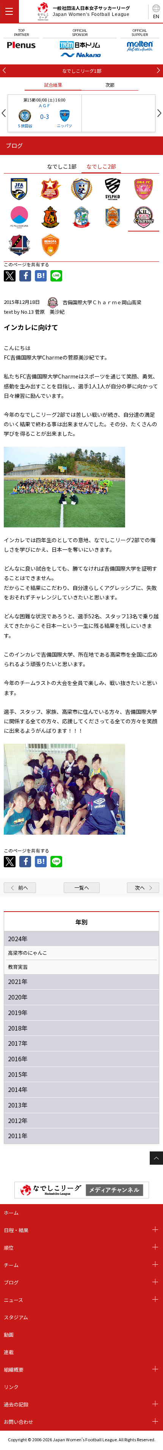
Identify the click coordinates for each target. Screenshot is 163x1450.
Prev (4, 113)
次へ (140, 887)
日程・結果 (16, 1230)
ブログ (11, 1282)
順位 (9, 1247)
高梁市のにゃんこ (27, 953)
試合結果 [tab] (53, 84)
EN (156, 16)
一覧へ (81, 887)
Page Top (156, 1158)
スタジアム (16, 1317)
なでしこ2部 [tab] (101, 166)
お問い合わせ (18, 1421)
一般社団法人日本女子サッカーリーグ (91, 11)
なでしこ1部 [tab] (62, 166)
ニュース (13, 1299)
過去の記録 (16, 1404)
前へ (23, 887)
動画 (9, 1334)
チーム (11, 1265)
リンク (11, 1387)
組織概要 (14, 1369)
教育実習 (18, 967)
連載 (9, 1352)
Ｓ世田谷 (24, 125)
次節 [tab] (109, 84)
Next (159, 113)
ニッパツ (64, 125)
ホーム (11, 1212)
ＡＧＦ (44, 105)
